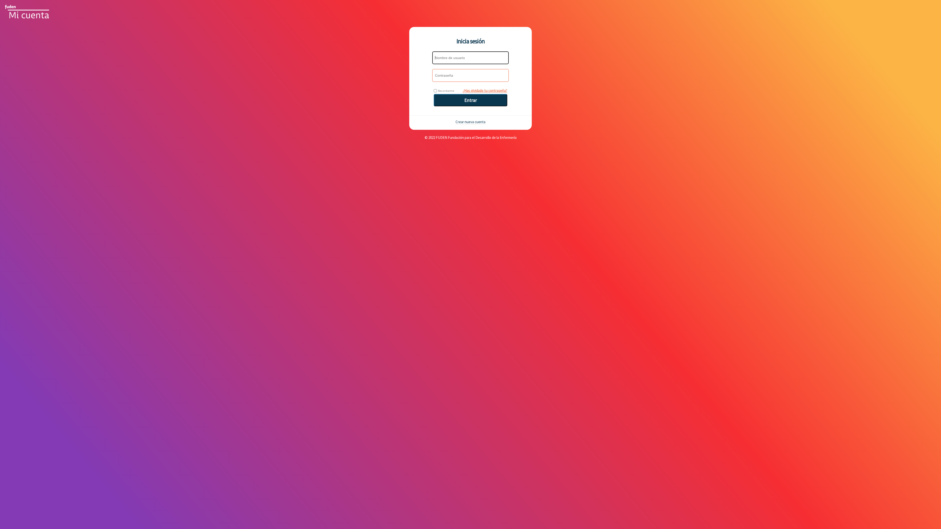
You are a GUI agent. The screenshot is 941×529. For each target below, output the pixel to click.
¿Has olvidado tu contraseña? (485, 90)
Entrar (470, 100)
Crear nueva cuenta (470, 122)
